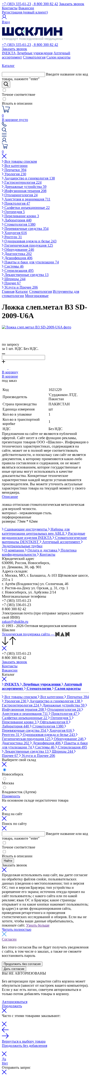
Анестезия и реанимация (27, 199)
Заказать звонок (71, 4)
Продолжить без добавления (24, 1046)
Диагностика (18, 254)
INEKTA (9, 53)
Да (4, 1059)
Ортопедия (14, 212)
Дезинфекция (18, 258)
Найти (8, 860)
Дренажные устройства (25, 187)
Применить (11, 796)
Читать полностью (16, 929)
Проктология (17, 203)
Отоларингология (21, 195)
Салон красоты (58, 57)
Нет (5, 1063)
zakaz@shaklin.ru (15, 622)
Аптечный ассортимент (61, 542)
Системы (14, 266)
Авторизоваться (14, 1002)
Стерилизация (19, 270)
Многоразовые (37, 296)
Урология (15, 174)
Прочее (12, 283)
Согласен (9, 939)
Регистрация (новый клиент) (25, 12)
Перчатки (15, 170)
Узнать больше (37, 925)
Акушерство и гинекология (29, 178)
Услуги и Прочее (21, 287)
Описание (10, 497)
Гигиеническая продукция (28, 245)
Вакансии (26, 8)
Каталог (21, 291)
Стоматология (34, 57)
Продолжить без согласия (22, 964)
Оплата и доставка (42, 550)
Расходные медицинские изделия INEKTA (43, 535)
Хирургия (15, 233)
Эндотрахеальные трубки (22, 546)
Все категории (16, 166)
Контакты (10, 8)
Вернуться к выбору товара (24, 1041)
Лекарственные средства (26, 275)
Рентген (13, 237)
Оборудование (19, 250)
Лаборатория (18, 220)
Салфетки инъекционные (27, 208)
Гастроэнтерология (23, 182)
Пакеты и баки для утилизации (31, 262)
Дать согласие (14, 969)
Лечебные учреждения (34, 53)
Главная (8, 291)
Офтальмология (53, 722)
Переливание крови (21, 216)
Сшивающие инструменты (26, 529)
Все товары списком (20, 161)
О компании (14, 550)
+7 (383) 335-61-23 (16, 4)
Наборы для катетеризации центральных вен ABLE (36, 531)
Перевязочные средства (26, 229)
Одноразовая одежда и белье (30, 241)
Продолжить (12, 1006)
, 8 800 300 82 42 (45, 4)
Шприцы (14, 279)
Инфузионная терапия (25, 191)
